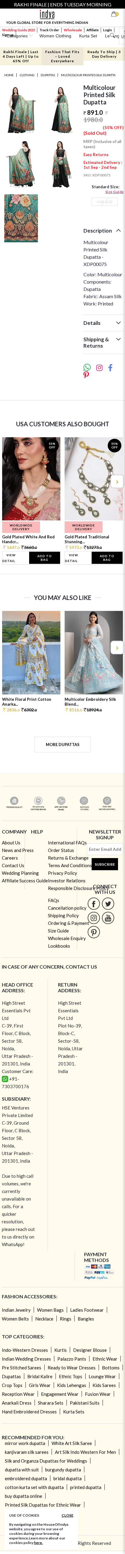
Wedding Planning (20, 873)
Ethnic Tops (70, 1376)
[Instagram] (94, 918)
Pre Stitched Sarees (21, 1367)
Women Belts (15, 1318)
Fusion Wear (98, 1394)
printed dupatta (85, 1487)
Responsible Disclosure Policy (78, 888)
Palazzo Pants (71, 1358)
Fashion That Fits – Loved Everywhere (62, 56)
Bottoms (111, 1367)
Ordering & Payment (68, 923)
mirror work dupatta (25, 1443)
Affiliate (92, 30)
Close (67, 1515)
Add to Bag (44, 557)
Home (9, 75)
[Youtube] (108, 918)
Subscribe (105, 864)
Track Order (49, 30)
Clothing (27, 75)
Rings (65, 1318)
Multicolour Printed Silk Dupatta (88, 75)
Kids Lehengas (71, 1385)
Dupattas (48, 75)
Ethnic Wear (105, 1358)
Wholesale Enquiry (67, 938)
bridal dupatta (67, 1478)
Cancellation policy (67, 908)
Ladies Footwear (87, 1310)
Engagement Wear (60, 1394)
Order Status (61, 850)
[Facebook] (94, 903)
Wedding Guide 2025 (18, 30)
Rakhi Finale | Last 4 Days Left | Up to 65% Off (21, 56)
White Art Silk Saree (72, 1443)
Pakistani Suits (85, 1403)
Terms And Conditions (70, 865)
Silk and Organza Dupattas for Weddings (46, 1461)
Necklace (44, 1318)
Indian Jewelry (16, 1310)
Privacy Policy (62, 873)
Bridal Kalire (39, 1376)
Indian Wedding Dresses (26, 1358)
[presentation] (8, 481)
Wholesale (73, 30)
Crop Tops (12, 1385)
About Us (11, 842)
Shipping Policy (63, 915)
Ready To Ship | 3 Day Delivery (104, 54)
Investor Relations (67, 880)
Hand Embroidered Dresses (29, 1411)
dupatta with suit (22, 1469)
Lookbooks (59, 946)
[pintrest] (94, 932)
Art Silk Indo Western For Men (85, 1452)
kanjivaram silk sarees (27, 1452)
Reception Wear (18, 1394)
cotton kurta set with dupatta (34, 1487)
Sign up (8, 35)
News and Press (18, 850)
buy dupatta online (23, 1496)
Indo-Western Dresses (25, 1350)
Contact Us (13, 865)
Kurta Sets (73, 1411)
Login (107, 30)
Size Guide (115, 192)
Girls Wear (40, 1385)
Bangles (86, 1318)
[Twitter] (108, 903)
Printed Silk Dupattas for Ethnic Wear (43, 1505)
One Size (104, 201)
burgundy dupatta (63, 1469)
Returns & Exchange (68, 857)
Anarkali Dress (17, 1403)
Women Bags (50, 1310)
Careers (10, 857)
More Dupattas (62, 744)
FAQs (53, 900)
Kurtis (60, 1350)
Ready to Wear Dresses (72, 1367)
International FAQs (67, 842)
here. (38, 1542)
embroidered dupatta (26, 1478)
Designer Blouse (90, 1350)
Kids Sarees (104, 1385)
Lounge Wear (102, 1376)
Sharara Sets (50, 1403)
